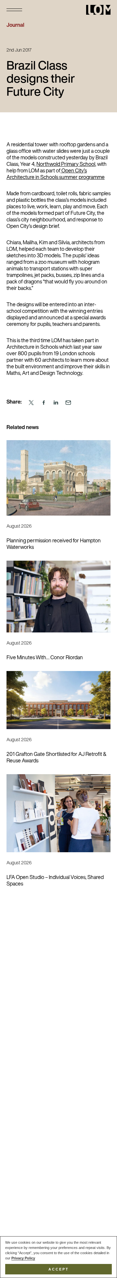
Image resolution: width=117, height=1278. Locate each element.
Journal (15, 25)
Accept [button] (58, 1269)
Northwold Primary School (65, 164)
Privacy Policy (23, 1258)
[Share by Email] (68, 403)
